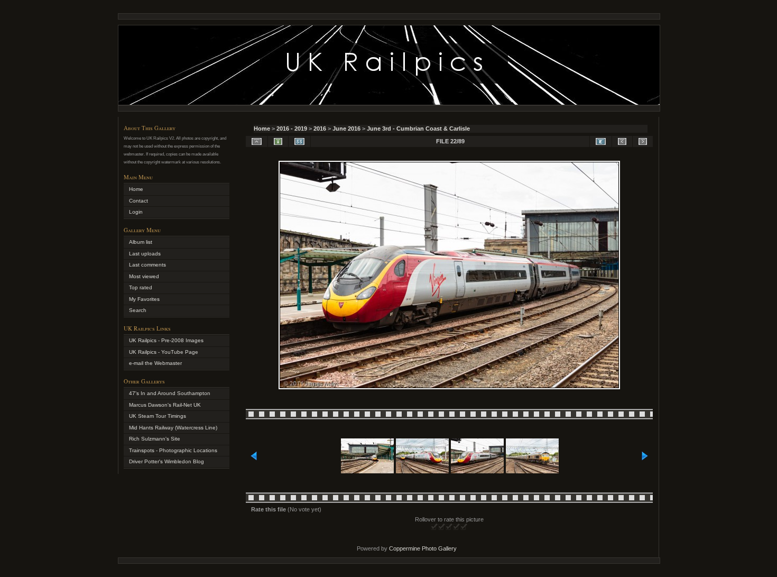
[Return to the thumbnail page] (256, 141)
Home (262, 128)
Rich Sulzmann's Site (154, 439)
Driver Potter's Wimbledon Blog (166, 461)
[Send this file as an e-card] (601, 141)
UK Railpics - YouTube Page (163, 352)
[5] (464, 527)
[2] (442, 527)
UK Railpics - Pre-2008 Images (166, 340)
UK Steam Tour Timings (157, 416)
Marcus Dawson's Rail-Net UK (165, 405)
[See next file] (643, 141)
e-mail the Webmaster (155, 363)
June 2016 (346, 128)
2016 (319, 128)
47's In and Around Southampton (169, 393)
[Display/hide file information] (278, 141)
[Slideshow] (299, 141)
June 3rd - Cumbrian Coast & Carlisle (418, 128)
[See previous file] (622, 141)
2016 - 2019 (291, 128)
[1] (434, 527)
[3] (449, 527)
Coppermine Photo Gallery (423, 548)
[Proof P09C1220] (449, 387)
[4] (456, 527)
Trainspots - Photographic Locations (173, 450)
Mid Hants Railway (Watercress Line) (173, 428)
